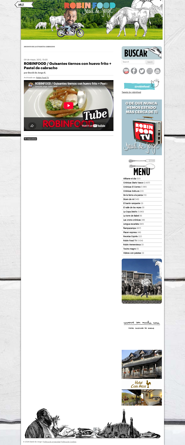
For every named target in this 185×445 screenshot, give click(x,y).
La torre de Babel (131, 216)
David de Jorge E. (37, 73)
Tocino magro (129, 249)
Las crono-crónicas (132, 220)
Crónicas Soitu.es (131, 191)
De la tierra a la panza (133, 195)
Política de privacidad (52, 442)
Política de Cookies (68, 442)
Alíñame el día (129, 179)
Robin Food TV (42, 78)
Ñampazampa (129, 228)
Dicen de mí (128, 199)
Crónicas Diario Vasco (133, 183)
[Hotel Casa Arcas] (142, 405)
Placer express (130, 232)
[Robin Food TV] (142, 155)
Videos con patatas (132, 253)
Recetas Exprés (130, 236)
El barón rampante (131, 203)
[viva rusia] (142, 303)
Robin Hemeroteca (132, 245)
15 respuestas (30, 139)
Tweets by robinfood (131, 92)
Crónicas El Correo (131, 187)
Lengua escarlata (131, 224)
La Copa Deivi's (130, 212)
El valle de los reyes (132, 207)
